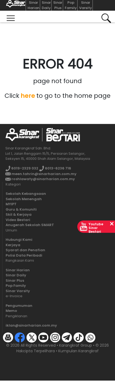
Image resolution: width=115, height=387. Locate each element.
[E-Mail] (8, 337)
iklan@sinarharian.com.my (31, 325)
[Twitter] (31, 337)
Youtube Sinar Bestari (96, 228)
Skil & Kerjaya (19, 214)
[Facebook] (20, 337)
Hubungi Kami (19, 239)
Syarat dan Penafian (25, 250)
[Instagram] (55, 337)
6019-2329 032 (24, 168)
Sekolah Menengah (24, 199)
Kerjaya (13, 244)
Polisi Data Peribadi (24, 255)
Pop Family (71, 5)
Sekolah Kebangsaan (26, 193)
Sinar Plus (57, 5)
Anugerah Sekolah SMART (30, 224)
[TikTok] (79, 337)
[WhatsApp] (90, 337)
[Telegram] (67, 337)
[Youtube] (43, 337)
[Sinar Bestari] (14, 5)
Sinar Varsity (85, 5)
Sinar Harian (33, 5)
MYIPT (11, 204)
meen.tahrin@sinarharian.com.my (43, 173)
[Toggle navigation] (10, 16)
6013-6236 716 (57, 168)
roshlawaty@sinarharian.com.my (43, 178)
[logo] (22, 134)
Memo (11, 310)
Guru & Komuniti (21, 209)
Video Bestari (18, 219)
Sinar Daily (46, 5)
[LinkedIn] (102, 337)
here (27, 95)
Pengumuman (19, 305)
